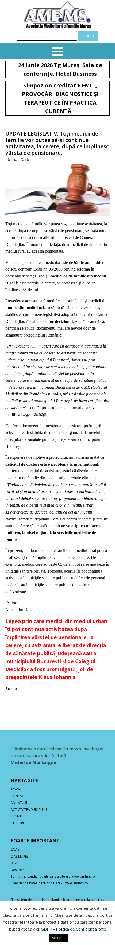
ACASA (16, 789)
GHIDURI (17, 823)
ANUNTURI (19, 802)
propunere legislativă (42, 314)
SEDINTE (17, 816)
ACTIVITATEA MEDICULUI (29, 809)
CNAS (15, 849)
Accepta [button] (58, 937)
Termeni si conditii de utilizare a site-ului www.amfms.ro (53, 876)
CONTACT (18, 796)
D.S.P (14, 863)
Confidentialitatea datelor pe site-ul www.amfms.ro (49, 883)
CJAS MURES (19, 856)
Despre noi (19, 869)
